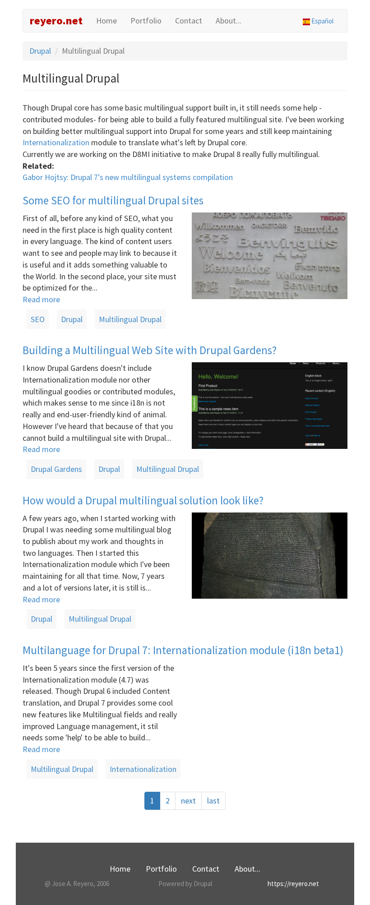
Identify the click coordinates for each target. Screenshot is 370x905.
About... (228, 20)
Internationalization (56, 142)
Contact (188, 20)
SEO (38, 319)
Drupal (40, 51)
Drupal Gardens (56, 469)
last (213, 800)
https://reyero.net (293, 883)
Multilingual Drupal (130, 319)
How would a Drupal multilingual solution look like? (143, 500)
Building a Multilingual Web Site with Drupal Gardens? (150, 350)
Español (321, 21)
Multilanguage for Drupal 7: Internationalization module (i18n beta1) (183, 650)
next (188, 800)
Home (106, 20)
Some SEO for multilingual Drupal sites (113, 200)
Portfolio (146, 20)
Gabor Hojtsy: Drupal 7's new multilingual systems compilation (128, 177)
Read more (41, 299)
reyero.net (56, 21)
